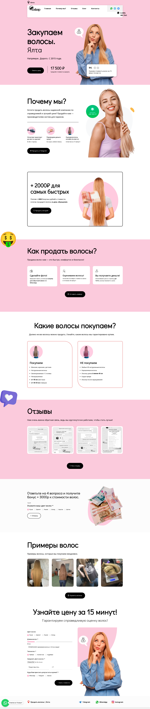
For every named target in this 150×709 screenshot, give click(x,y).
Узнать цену (36, 70)
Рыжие (46, 509)
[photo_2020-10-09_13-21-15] (112, 586)
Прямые (31, 654)
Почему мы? (61, 8)
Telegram (41, 675)
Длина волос (32, 639)
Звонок (49, 675)
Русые (31, 509)
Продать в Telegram (39, 151)
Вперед (35, 516)
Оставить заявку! (76, 294)
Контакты (95, 8)
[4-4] (112, 452)
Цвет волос (31, 632)
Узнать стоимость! (64, 683)
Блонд (53, 509)
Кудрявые (50, 654)
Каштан (60, 509)
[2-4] (63, 452)
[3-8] (87, 452)
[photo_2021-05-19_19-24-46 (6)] (63, 586)
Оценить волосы (76, 595)
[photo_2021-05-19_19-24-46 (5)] (38, 586)
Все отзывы (76, 466)
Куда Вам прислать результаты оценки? (43, 672)
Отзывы (74, 8)
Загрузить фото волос (36, 659)
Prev (95, 67)
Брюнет (38, 509)
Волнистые (40, 654)
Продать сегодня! (41, 211)
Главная (47, 8)
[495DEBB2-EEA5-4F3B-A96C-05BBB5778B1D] (87, 586)
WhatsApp (32, 675)
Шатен (68, 509)
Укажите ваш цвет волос (40, 505)
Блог (84, 8)
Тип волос (31, 651)
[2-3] (38, 452)
